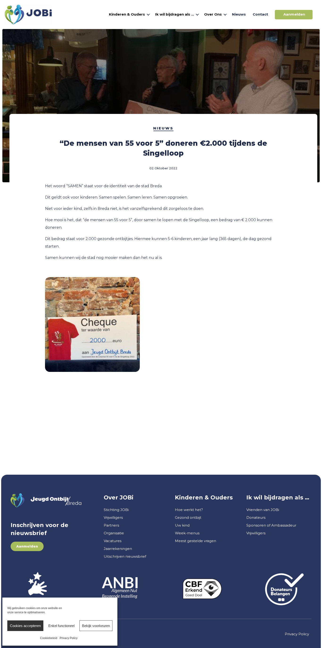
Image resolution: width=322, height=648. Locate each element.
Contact (260, 14)
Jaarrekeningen (118, 548)
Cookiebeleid (48, 638)
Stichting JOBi (116, 509)
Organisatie (114, 533)
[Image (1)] (37, 589)
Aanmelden (294, 14)
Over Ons (213, 14)
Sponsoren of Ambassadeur (271, 525)
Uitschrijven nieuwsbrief (125, 556)
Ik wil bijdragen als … (174, 14)
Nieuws (239, 14)
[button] (148, 15)
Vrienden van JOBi (262, 509)
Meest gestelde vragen (195, 541)
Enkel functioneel (61, 626)
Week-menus (187, 533)
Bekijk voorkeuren (96, 626)
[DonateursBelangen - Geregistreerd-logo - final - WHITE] (284, 589)
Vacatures (112, 541)
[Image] (120, 589)
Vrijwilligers (113, 517)
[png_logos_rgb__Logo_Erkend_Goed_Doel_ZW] (202, 588)
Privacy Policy (69, 638)
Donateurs (255, 517)
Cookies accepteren (25, 626)
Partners (111, 525)
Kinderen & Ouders (127, 14)
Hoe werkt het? (189, 509)
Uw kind (182, 525)
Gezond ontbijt (188, 517)
